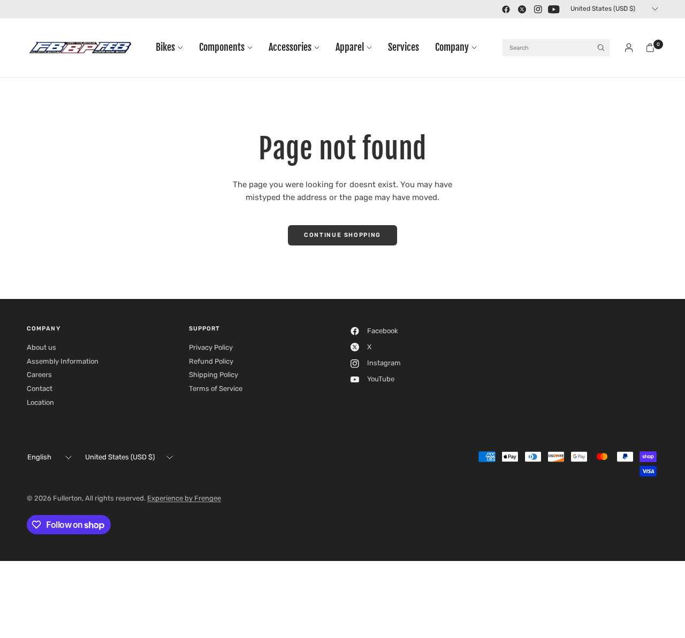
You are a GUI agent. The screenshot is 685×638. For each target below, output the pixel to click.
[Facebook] (506, 9)
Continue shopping (342, 235)
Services (403, 47)
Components (222, 47)
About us (41, 347)
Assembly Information (62, 361)
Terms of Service (215, 389)
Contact (39, 389)
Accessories (290, 47)
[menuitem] (173, 47)
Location (40, 402)
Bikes (165, 47)
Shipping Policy (213, 375)
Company (452, 47)
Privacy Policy (211, 347)
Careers (39, 375)
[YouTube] (554, 9)
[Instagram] (538, 9)
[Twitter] (522, 9)
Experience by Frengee (184, 498)
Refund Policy (211, 361)
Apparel (350, 47)
